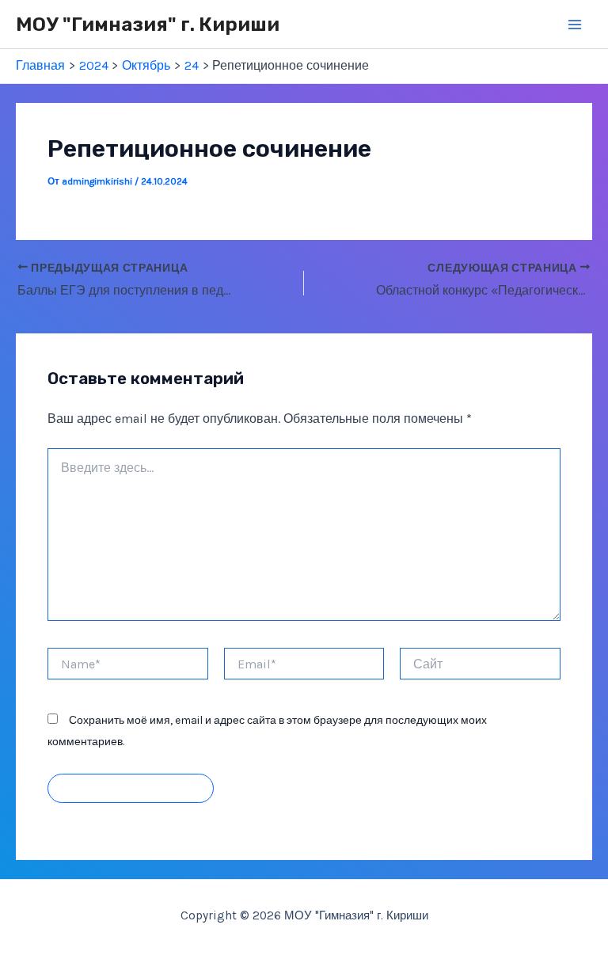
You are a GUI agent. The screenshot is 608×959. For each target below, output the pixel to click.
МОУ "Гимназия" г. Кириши (147, 24)
